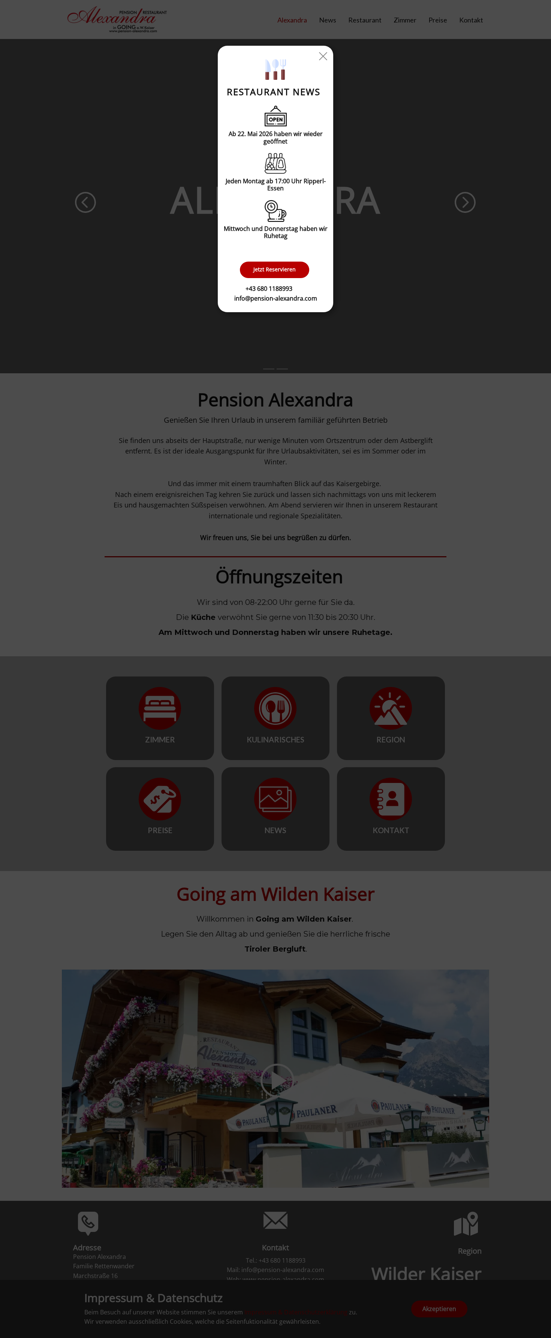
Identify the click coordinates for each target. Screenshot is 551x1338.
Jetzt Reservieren (274, 269)
